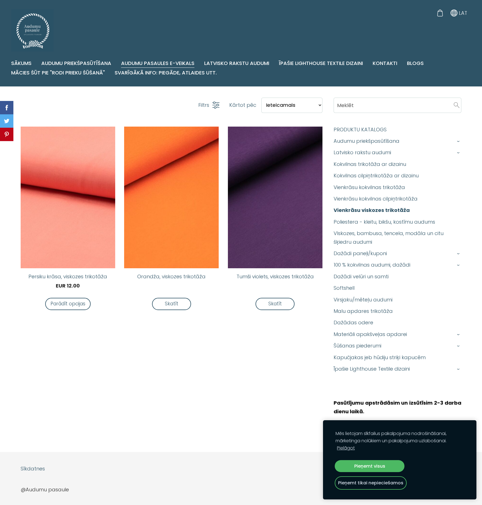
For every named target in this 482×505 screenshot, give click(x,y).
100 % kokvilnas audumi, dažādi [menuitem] (372, 264)
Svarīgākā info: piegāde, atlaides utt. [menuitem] (166, 72)
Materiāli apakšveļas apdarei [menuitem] (370, 334)
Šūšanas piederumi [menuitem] (357, 345)
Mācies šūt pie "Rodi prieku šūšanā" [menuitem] (58, 72)
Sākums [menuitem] (21, 63)
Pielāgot (346, 448)
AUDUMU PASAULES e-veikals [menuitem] (157, 63)
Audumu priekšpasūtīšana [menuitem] (76, 63)
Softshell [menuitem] (344, 287)
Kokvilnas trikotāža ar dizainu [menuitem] (370, 164)
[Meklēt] (456, 105)
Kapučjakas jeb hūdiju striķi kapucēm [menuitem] (380, 357)
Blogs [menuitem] (415, 63)
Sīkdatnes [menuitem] (33, 468)
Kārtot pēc (242, 105)
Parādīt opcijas (67, 303)
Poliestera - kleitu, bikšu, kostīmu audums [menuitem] (384, 221)
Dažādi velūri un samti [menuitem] (361, 276)
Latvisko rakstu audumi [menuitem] (236, 63)
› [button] (458, 141)
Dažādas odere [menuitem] (353, 322)
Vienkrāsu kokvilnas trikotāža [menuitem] (369, 187)
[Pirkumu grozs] (440, 13)
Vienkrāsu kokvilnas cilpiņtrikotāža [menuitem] (376, 198)
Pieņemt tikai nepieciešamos (370, 483)
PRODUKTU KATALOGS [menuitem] (360, 129)
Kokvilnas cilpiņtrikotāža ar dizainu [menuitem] (376, 175)
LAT (462, 12)
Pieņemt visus (369, 466)
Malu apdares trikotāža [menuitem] (363, 311)
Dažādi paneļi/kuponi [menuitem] (360, 253)
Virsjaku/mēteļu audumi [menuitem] (363, 299)
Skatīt (171, 303)
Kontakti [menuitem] (385, 63)
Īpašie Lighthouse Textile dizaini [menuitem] (321, 63)
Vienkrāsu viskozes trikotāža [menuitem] (372, 210)
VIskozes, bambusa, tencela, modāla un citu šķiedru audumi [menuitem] (389, 237)
